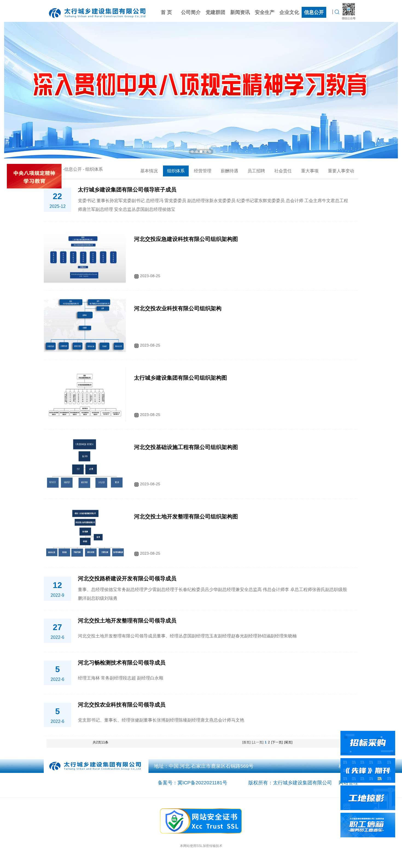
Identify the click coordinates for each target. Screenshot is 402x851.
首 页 (166, 12)
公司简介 (191, 12)
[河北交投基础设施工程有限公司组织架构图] (85, 463)
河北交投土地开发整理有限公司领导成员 (127, 620)
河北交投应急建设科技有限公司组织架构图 (186, 239)
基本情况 (149, 171)
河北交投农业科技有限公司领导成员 (121, 705)
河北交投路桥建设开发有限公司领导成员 (127, 578)
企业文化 (289, 12)
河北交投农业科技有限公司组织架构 (178, 308)
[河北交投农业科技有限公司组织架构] (85, 324)
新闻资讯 (240, 12)
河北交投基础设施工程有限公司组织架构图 (186, 447)
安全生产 (265, 12)
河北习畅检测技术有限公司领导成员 (121, 663)
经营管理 (202, 171)
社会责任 (283, 171)
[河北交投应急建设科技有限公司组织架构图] (85, 255)
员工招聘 (256, 171)
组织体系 (176, 171)
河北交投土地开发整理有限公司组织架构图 (186, 516)
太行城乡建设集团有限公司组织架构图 (180, 378)
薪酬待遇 (229, 171)
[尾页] (288, 742)
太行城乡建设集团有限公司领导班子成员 (127, 190)
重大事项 (310, 171)
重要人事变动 (341, 171)
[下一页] (277, 742)
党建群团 (215, 12)
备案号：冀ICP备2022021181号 (192, 782)
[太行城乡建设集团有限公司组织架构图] (85, 394)
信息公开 (314, 12)
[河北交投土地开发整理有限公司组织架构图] (85, 532)
